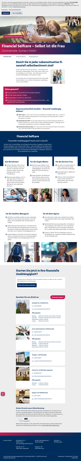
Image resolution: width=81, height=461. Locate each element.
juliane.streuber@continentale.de (43, 398)
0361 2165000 (37, 306)
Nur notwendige (17, 13)
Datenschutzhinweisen (19, 7)
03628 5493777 (38, 332)
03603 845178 (37, 373)
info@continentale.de (9, 458)
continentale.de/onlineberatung (50, 425)
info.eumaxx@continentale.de (42, 309)
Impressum (5, 9)
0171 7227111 (37, 395)
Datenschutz (44, 5)
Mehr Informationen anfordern (26, 285)
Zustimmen (6, 13)
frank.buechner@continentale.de (42, 376)
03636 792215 (37, 358)
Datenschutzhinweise (15, 9)
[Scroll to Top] (73, 225)
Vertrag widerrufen (75, 457)
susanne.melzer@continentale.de (43, 361)
